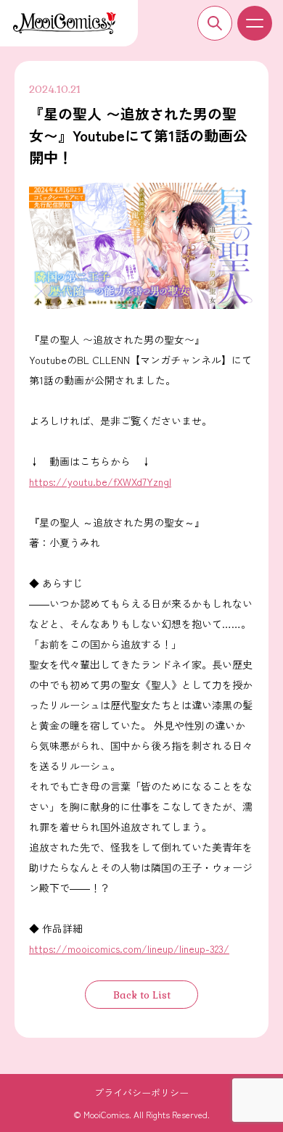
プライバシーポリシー (141, 1092)
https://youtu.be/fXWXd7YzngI (100, 481)
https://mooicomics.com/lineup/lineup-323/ (129, 948)
